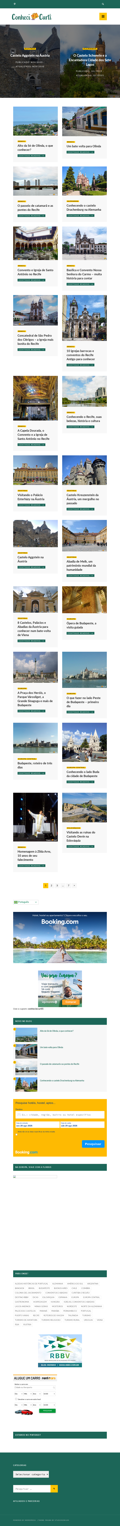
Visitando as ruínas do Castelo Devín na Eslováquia (81, 836)
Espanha (63, 1297)
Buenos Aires (60, 1288)
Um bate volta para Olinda (84, 146)
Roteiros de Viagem (54, 1316)
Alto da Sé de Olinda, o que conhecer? (56, 1031)
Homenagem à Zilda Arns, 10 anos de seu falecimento (34, 855)
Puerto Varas (22, 1316)
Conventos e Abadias (56, 1293)
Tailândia (73, 1316)
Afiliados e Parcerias (26, 1501)
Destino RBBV (22, 1297)
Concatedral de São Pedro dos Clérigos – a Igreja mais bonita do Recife (35, 339)
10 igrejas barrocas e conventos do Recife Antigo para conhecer (81, 355)
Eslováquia (73, 828)
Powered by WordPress (24, 1520)
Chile (74, 1288)
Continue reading (30, 156)
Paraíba (55, 1311)
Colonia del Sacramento (28, 1293)
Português (23, 902)
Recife (36, 1316)
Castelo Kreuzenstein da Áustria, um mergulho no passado (83, 499)
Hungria (55, 1302)
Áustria (30, 49)
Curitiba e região (81, 1293)
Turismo (86, 1316)
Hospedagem (40, 1302)
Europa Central (27, 759)
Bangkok (19, 1288)
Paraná (43, 1311)
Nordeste (72, 1307)
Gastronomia (22, 1302)
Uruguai (88, 1320)
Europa (71, 619)
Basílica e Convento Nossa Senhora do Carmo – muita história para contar (84, 274)
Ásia (17, 1325)
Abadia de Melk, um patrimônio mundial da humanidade (81, 565)
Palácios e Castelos (25, 1311)
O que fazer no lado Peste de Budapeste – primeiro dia (84, 702)
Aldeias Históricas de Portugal (31, 1284)
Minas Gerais (41, 1307)
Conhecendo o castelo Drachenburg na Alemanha (62, 1081)
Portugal (86, 1311)
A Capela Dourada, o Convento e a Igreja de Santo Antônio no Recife (33, 434)
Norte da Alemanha (91, 1307)
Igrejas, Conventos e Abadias (79, 1302)
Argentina (92, 1284)
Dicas (35, 1297)
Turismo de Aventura (26, 1320)
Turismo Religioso (50, 1320)
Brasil (21, 141)
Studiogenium (62, 1520)
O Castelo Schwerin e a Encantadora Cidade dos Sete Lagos (90, 60)
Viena (100, 1320)
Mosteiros (57, 1307)
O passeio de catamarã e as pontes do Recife (59, 1064)
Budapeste (44, 1288)
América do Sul (75, 1284)
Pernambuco (70, 1311)
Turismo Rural (72, 1320)
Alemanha (90, 49)
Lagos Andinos (22, 1307)
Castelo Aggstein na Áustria (30, 55)
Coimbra (85, 1288)
